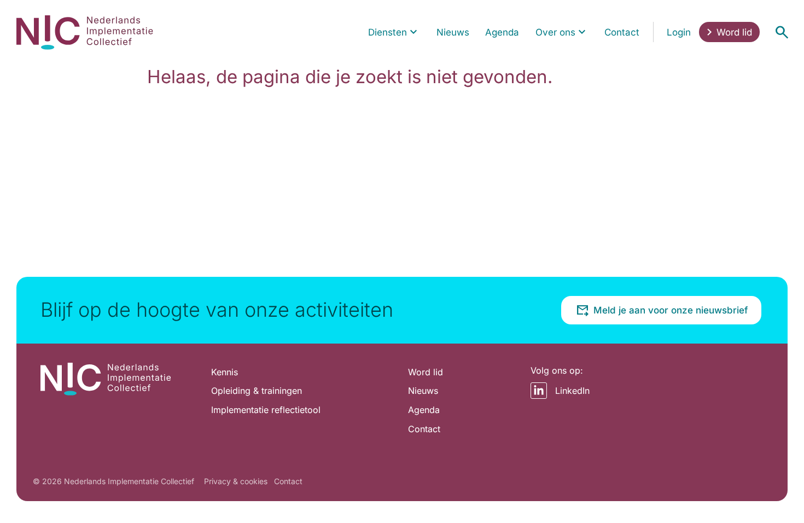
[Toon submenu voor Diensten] (413, 32)
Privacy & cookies (235, 481)
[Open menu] (781, 32)
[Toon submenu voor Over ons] (581, 32)
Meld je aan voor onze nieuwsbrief (670, 310)
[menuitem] (394, 32)
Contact (288, 481)
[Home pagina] (84, 32)
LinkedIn (572, 390)
